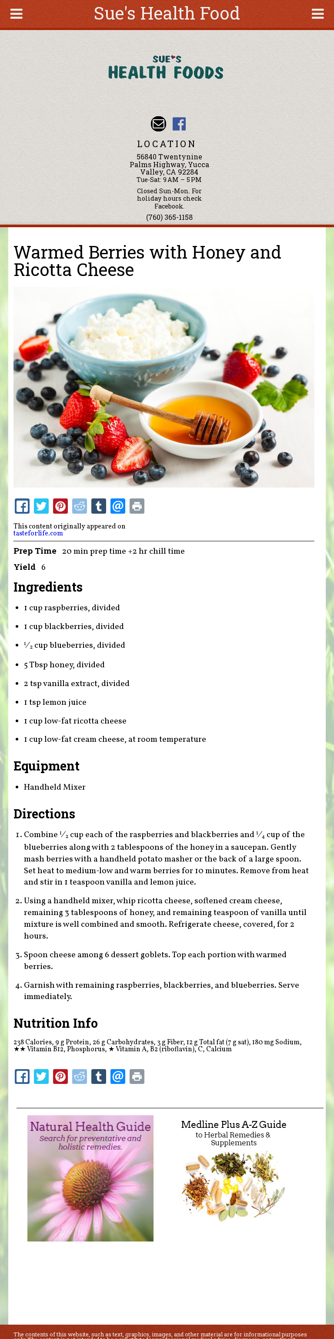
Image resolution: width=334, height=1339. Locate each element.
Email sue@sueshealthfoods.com (158, 123)
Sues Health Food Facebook (179, 123)
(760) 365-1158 (169, 217)
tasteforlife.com (38, 533)
